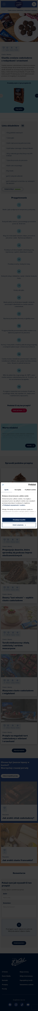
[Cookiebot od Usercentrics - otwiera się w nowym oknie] (28, 485)
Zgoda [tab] (6, 489)
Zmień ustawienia (18, 525)
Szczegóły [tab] (18, 489)
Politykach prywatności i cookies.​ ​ (14, 505)
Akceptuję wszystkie (19, 519)
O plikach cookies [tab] (30, 489)
